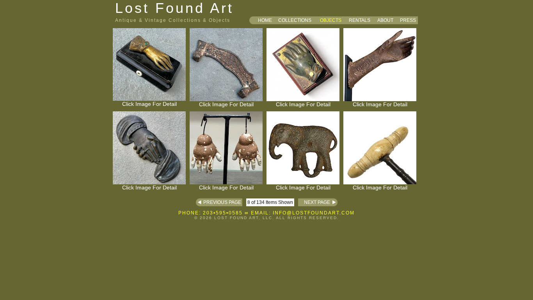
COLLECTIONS (294, 20)
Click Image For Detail (149, 104)
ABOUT (385, 20)
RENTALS (359, 20)
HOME (265, 20)
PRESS (408, 20)
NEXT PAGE (314, 202)
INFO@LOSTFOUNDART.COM (314, 213)
